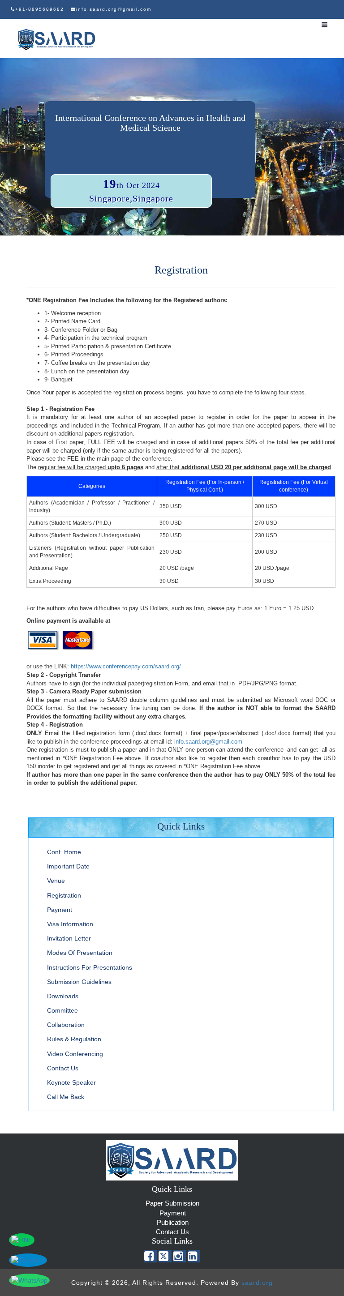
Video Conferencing (75, 1053)
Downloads (62, 996)
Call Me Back (65, 1096)
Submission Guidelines (79, 981)
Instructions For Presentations (89, 967)
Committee (62, 1010)
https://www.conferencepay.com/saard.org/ (126, 666)
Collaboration (66, 1024)
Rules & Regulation (74, 1039)
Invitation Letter (69, 938)
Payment (59, 909)
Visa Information (70, 924)
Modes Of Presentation (79, 952)
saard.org (257, 1282)
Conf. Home (64, 851)
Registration (64, 895)
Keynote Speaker (71, 1082)
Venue (56, 880)
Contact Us (62, 1068)
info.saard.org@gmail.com (208, 741)
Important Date (68, 866)
